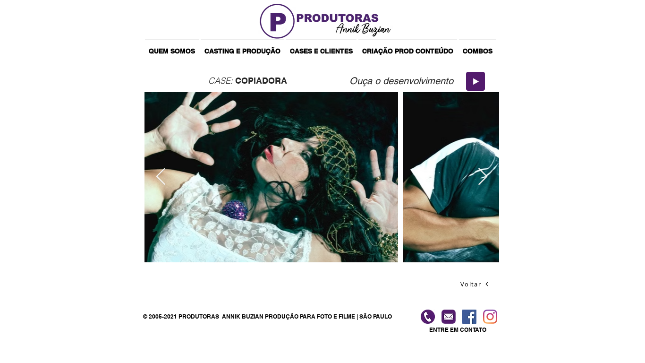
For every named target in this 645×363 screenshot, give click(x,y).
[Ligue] (428, 317)
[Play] (475, 81)
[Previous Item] (160, 177)
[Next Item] (482, 177)
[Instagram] (490, 317)
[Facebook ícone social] (469, 317)
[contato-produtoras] (448, 317)
